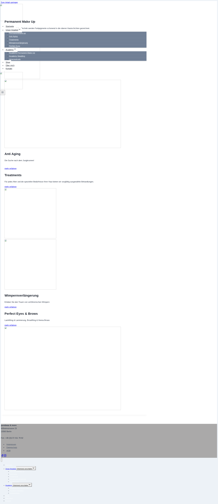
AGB (8, 451)
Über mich (10, 65)
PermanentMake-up (17, 471)
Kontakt (9, 69)
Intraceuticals (15, 59)
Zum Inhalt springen (9, 2)
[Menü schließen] (1, 460)
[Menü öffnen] (2, 92)
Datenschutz (11, 447)
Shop (8, 62)
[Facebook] (2, 456)
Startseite (10, 26)
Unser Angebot (10, 469)
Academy (8, 485)
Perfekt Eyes (14, 46)
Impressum (11, 444)
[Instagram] (5, 456)
